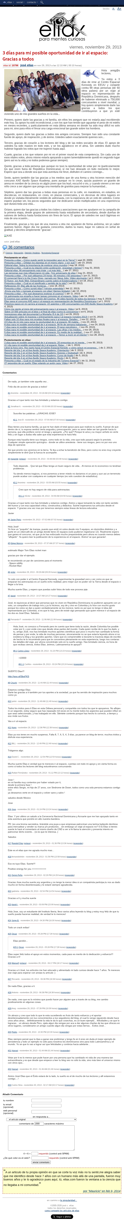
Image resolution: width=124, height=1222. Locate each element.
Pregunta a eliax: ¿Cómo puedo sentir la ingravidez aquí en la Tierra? (40, 260)
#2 (9, 406)
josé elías (26, 65)
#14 (9, 757)
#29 (9, 1008)
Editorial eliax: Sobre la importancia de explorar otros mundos (35, 265)
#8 (9, 619)
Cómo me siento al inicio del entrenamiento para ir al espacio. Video (39, 309)
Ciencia (9, 253)
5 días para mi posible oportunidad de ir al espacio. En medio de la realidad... (43, 332)
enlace (23, 459)
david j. (15, 904)
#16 (9, 809)
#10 (9, 701)
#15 (9, 773)
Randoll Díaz (17, 843)
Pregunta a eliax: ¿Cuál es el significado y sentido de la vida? (35, 283)
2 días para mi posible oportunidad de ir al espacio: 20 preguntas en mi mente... (45, 342)
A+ (119, 8)
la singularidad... (68, 1200)
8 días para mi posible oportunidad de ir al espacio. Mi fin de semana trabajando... (46, 324)
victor (13, 572)
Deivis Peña (17, 875)
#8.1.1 (21, 664)
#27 (9, 979)
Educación (18, 253)
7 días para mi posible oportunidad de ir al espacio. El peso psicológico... (41, 327)
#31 (9, 1051)
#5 (9, 543)
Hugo (14, 727)
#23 (9, 904)
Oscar (14, 934)
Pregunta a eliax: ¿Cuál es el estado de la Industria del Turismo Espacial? (42, 360)
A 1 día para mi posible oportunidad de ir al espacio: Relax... (35, 345)
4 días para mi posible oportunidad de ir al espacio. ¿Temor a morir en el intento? (46, 335)
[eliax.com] (62, 25)
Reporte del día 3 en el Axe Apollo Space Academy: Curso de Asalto (38, 355)
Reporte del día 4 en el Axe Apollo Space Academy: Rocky (34, 358)
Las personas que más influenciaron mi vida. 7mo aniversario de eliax (40, 273)
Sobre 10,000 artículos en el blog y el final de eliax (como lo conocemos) (41, 311)
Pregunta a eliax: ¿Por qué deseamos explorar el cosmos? (34, 293)
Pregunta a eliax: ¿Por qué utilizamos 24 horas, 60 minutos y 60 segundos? (43, 275)
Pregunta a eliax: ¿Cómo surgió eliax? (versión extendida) (34, 288)
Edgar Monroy (17, 543)
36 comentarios (20, 247)
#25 (9, 934)
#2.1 (15, 420)
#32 (9, 1069)
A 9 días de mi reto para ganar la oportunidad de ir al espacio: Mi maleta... (42, 322)
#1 (9, 393)
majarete (14, 459)
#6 (9, 572)
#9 (9, 683)
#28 (9, 992)
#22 (9, 891)
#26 (9, 963)
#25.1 (15, 947)
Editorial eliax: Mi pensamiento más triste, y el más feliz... (33, 270)
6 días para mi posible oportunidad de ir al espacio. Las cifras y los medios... (43, 329)
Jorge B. (15, 920)
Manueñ (15, 963)
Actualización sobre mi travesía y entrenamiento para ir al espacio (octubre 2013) (46, 316)
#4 (9, 520)
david (13, 596)
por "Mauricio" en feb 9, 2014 (101, 1191)
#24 (9, 920)
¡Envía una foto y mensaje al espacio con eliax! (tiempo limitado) (37, 291)
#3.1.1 (21, 496)
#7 (9, 596)
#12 (9, 743)
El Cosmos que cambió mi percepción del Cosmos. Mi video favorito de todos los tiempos (50, 298)
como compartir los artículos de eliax (62, 1210)
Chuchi (14, 683)
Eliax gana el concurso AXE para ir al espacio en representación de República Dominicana (50, 301)
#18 (9, 857)
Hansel (15, 1051)
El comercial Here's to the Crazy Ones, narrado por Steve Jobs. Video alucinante (45, 278)
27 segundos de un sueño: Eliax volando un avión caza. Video (36, 363)
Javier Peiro (16, 520)
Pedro (14, 1032)
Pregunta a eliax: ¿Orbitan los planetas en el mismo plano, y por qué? (40, 262)
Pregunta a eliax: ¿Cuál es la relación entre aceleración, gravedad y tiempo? (43, 268)
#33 (9, 1085)
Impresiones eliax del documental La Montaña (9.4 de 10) (33, 314)
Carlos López (23, 651)
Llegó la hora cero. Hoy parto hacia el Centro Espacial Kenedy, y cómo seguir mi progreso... (51, 347)
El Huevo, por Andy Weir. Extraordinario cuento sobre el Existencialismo (41, 280)
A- (113, 8)
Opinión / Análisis (32, 253)
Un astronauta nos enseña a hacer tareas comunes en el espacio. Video (41, 296)
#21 (9, 875)
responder (65, 393)
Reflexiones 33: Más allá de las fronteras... (26, 286)
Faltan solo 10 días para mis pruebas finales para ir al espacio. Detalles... (41, 319)
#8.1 (15, 651)
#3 (9, 459)
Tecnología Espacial (50, 253)
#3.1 (15, 483)
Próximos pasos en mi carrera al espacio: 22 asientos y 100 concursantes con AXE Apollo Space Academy (58, 304)
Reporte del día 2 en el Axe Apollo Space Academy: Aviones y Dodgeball (41, 353)
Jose (14, 809)
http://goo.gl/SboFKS (18, 676)
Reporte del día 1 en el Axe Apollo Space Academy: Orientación (36, 350)
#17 (9, 843)
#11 (9, 727)
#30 (9, 1032)
